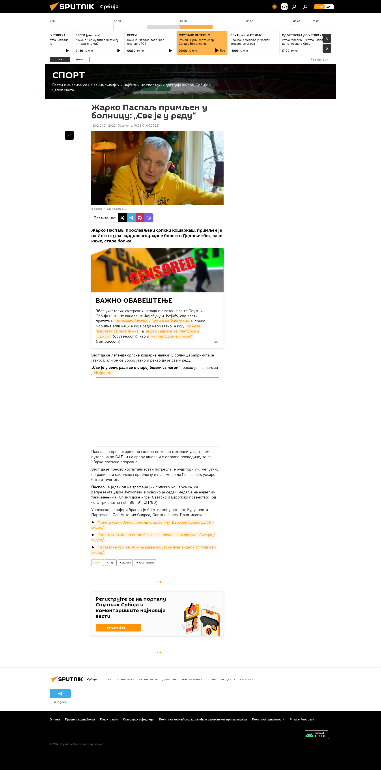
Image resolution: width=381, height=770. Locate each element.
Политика (125, 679)
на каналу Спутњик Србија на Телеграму (152, 320)
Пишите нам (109, 719)
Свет (109, 679)
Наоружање (192, 679)
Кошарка (125, 562)
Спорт (111, 562)
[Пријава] (294, 6)
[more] (216, 342)
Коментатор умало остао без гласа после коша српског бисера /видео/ (153, 537)
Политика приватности (268, 719)
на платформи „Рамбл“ (172, 336)
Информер (104, 372)
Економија (148, 679)
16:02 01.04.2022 (103, 125)
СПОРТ (97, 562)
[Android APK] (316, 735)
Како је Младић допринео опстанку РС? (145, 42)
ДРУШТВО (169, 679)
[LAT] (329, 6)
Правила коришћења (80, 719)
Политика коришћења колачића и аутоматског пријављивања (203, 719)
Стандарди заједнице (138, 719)
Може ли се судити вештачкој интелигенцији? (97, 42)
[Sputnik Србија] (73, 12)
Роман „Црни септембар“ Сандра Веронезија (197, 42)
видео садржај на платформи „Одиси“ (148, 334)
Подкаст (228, 679)
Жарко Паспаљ (145, 562)
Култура (246, 679)
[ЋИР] (319, 6)
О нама (55, 719)
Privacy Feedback (302, 719)
